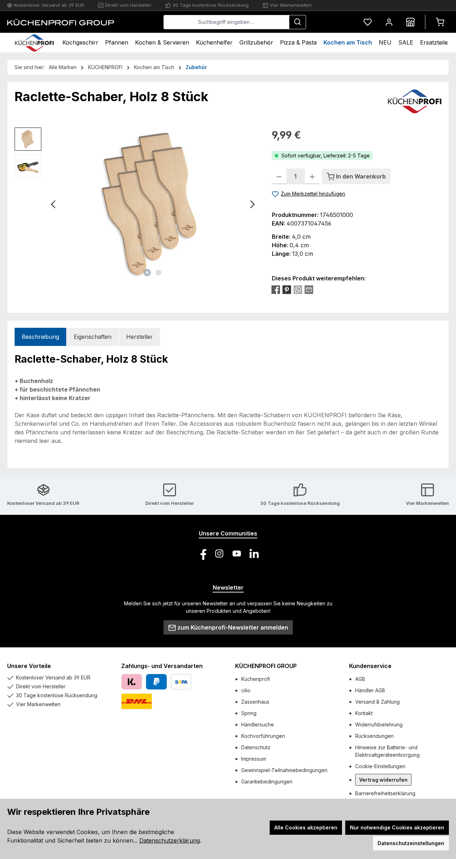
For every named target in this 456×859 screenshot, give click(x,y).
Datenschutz (255, 747)
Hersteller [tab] (139, 336)
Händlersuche (257, 724)
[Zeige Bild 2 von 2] (158, 272)
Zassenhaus (255, 702)
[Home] (34, 42)
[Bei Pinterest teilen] (286, 289)
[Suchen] (297, 22)
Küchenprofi (255, 679)
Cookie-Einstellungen (380, 766)
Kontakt (364, 713)
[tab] (40, 337)
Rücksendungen (374, 736)
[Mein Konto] (389, 22)
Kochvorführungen (263, 736)
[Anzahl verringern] (279, 177)
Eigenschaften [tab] (93, 336)
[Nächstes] (252, 204)
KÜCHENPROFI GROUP (266, 665)
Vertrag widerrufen (383, 780)
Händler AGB (370, 690)
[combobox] (226, 22)
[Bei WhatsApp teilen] (297, 289)
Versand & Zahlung (377, 702)
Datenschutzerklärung (169, 840)
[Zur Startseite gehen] (60, 22)
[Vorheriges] (53, 204)
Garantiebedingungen (266, 781)
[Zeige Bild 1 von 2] (147, 272)
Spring (248, 713)
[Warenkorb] (440, 22)
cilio (245, 690)
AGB (360, 679)
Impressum (253, 759)
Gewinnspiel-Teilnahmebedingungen (284, 770)
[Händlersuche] (410, 22)
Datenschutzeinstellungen (411, 843)
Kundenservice (370, 665)
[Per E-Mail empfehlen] (309, 289)
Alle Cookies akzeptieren (305, 827)
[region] (136, 204)
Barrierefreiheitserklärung (385, 793)
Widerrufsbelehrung (379, 724)
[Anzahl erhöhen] (312, 177)
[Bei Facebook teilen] (275, 289)
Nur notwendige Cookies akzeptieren (397, 827)
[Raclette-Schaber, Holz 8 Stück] (152, 204)
